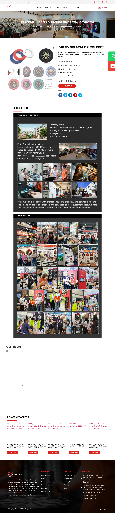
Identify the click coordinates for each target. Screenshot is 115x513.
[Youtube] (99, 2)
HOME (39, 7)
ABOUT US (47, 7)
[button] (93, 7)
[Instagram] (103, 2)
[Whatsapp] (107, 2)
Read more (12, 452)
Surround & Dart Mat (45, 27)
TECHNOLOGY (75, 7)
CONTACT (87, 7)
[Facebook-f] (95, 2)
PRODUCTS (61, 7)
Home (36, 27)
